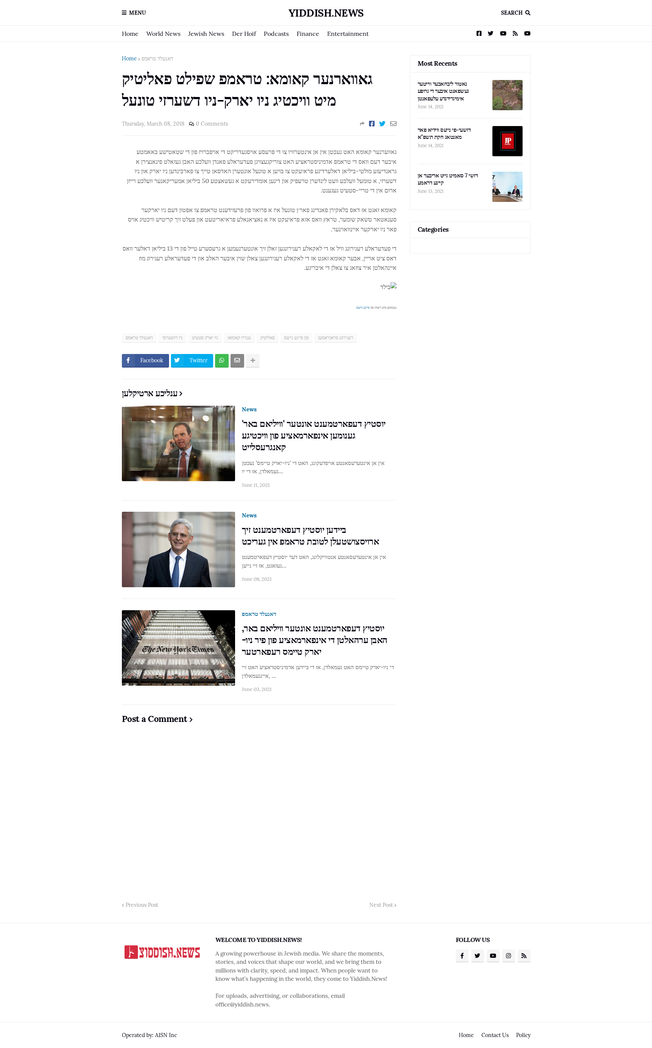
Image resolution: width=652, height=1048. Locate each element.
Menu (137, 12)
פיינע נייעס (363, 307)
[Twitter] (382, 123)
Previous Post (142, 905)
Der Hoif (244, 33)
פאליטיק (267, 337)
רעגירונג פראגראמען (335, 337)
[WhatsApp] (222, 361)
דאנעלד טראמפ (157, 58)
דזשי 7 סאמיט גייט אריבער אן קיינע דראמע (448, 179)
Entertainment (348, 33)
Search (512, 12)
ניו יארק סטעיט (205, 337)
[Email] (393, 123)
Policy (523, 1035)
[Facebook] (372, 123)
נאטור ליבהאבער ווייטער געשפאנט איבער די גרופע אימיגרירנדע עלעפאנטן (443, 91)
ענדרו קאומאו (239, 337)
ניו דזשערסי (172, 337)
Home (130, 33)
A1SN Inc (166, 1035)
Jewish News (206, 33)
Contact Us (495, 1035)
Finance (308, 33)
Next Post (381, 905)
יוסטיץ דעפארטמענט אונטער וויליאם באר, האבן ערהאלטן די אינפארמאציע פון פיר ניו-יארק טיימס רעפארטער (315, 639)
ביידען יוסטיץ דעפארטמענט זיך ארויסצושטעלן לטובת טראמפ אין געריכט (310, 535)
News (249, 409)
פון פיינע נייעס (296, 337)
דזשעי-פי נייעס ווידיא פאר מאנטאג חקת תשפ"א (444, 133)
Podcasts (276, 33)
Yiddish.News (326, 12)
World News (163, 33)
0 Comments (212, 123)
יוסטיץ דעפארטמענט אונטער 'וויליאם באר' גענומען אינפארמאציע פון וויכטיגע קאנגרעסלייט (314, 435)
